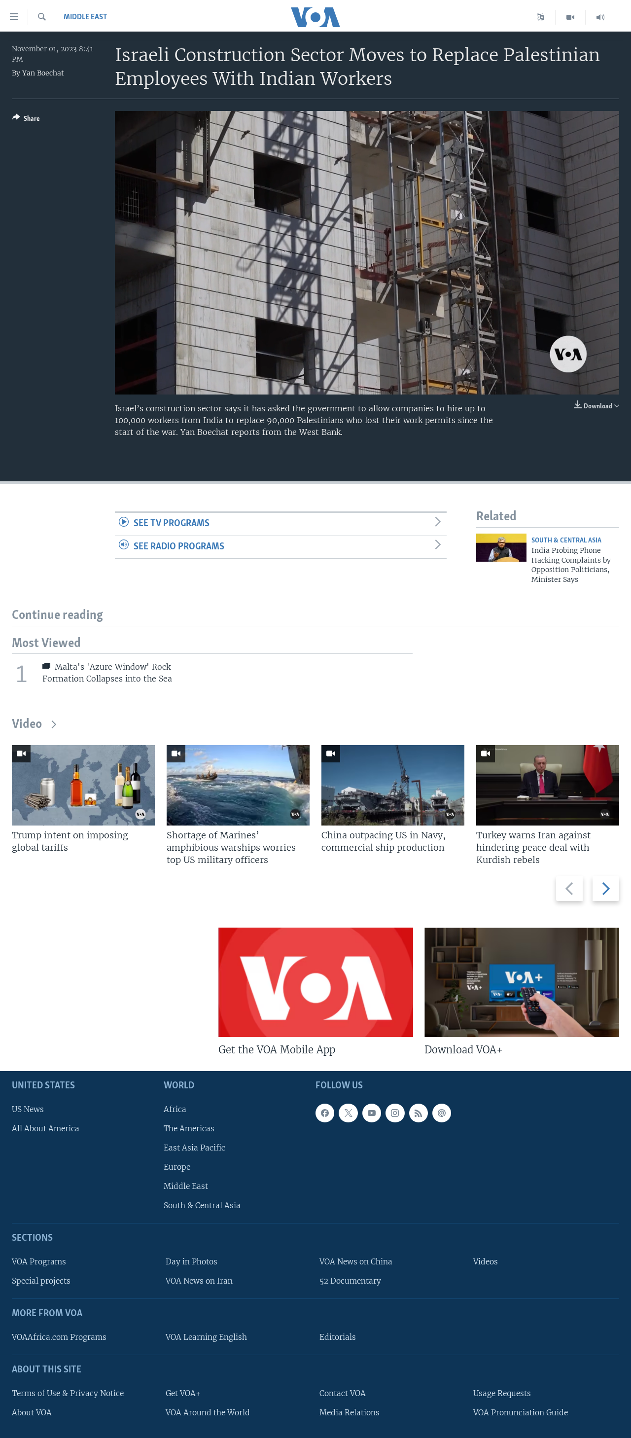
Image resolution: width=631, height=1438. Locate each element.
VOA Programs (39, 1261)
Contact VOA (342, 1393)
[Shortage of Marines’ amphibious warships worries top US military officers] (238, 785)
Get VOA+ (183, 1393)
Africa (175, 1109)
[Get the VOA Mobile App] (315, 982)
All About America (45, 1128)
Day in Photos (191, 1261)
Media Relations (349, 1412)
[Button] (26, 120)
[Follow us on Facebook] (325, 1112)
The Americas (189, 1128)
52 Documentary (350, 1281)
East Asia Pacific (194, 1147)
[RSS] (418, 1112)
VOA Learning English (206, 1337)
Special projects (41, 1281)
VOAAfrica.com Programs (59, 1337)
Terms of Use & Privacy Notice (68, 1393)
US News (28, 1109)
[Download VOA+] (521, 982)
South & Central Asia (566, 540)
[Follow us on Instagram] (395, 1112)
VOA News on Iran (199, 1281)
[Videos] (571, 17)
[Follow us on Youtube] (371, 1112)
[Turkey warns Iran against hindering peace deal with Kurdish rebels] (547, 785)
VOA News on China (355, 1261)
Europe (177, 1167)
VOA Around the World (208, 1412)
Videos (485, 1261)
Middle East (85, 17)
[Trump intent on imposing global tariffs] (83, 785)
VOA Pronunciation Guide (520, 1412)
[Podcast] (441, 1112)
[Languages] (541, 17)
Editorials (337, 1337)
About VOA (32, 1412)
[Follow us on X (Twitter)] (348, 1112)
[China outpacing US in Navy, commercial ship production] (392, 785)
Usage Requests (502, 1393)
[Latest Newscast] (600, 17)
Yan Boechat (43, 73)
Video (27, 724)
